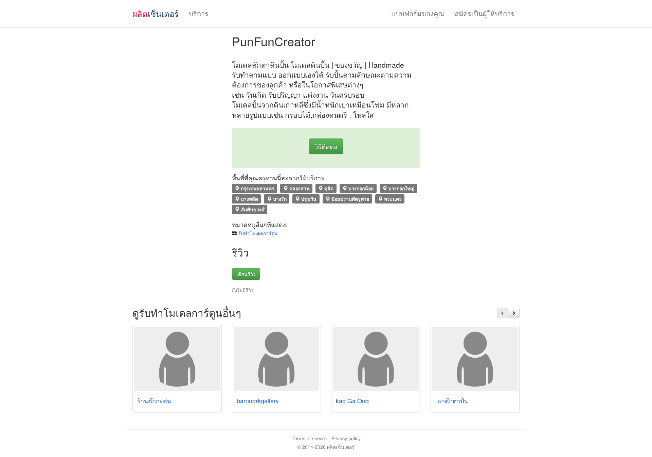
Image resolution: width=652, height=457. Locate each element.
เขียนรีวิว (246, 274)
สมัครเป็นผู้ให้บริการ (484, 13)
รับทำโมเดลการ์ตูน (258, 233)
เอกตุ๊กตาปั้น (451, 400)
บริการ (199, 13)
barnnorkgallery (258, 400)
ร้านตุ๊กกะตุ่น (154, 400)
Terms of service (309, 438)
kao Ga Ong (352, 400)
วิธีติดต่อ (326, 146)
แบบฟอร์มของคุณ (418, 13)
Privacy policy (346, 438)
